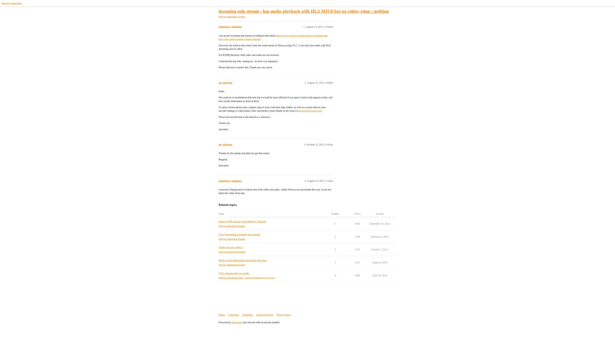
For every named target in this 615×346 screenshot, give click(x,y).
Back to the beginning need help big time (243, 260)
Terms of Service (264, 314)
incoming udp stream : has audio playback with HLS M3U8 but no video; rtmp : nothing (304, 11)
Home (222, 314)
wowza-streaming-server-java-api (260, 278)
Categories (233, 314)
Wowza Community (12, 3)
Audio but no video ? (231, 247)
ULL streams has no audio (234, 273)
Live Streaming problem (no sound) (239, 234)
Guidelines (247, 314)
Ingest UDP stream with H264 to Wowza (242, 221)
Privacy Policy (283, 314)
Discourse (236, 322)
